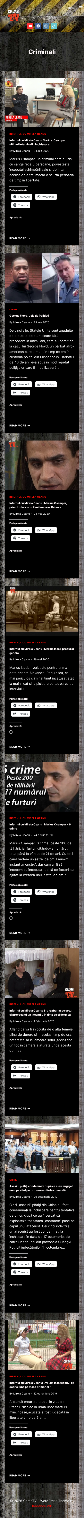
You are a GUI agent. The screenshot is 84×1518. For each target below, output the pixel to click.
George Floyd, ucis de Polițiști (29, 315)
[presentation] (42, 102)
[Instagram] (46, 26)
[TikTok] (54, 26)
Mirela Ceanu (21, 150)
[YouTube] (30, 26)
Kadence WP (42, 1506)
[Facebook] (38, 26)
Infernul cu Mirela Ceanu (27, 133)
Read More (19, 238)
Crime (13, 309)
